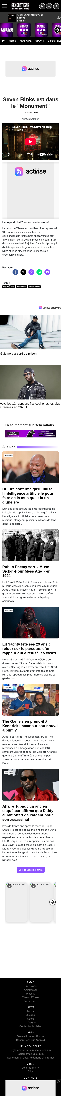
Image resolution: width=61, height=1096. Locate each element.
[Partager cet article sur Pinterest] (30, 273)
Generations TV (30, 1067)
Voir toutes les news (31, 869)
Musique (26, 40)
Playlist (30, 993)
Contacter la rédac (30, 1026)
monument (21, 286)
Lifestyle (30, 1022)
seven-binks (34, 286)
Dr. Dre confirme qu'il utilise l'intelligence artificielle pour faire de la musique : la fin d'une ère (27, 495)
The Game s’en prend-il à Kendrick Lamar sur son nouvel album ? (30, 725)
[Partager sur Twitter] (22, 273)
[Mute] (58, 17)
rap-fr (6, 286)
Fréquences (30, 1001)
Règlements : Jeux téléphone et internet (30, 1057)
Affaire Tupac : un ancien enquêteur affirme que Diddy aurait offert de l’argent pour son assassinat (27, 813)
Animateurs (30, 989)
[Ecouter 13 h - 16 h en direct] (30, 433)
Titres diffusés (30, 997)
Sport (39, 40)
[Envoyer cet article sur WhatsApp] (38, 273)
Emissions (30, 986)
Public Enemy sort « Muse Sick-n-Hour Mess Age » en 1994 (26, 571)
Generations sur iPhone (30, 1036)
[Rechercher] (49, 6)
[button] (17, 902)
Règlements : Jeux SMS (30, 1053)
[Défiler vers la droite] (52, 902)
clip (12, 286)
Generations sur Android (30, 1040)
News (12, 40)
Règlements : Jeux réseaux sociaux (30, 1050)
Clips (30, 1071)
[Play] (4, 27)
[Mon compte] (56, 6)
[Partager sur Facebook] (14, 273)
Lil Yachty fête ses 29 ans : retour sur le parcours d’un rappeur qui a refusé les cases (29, 648)
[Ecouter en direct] (42, 6)
